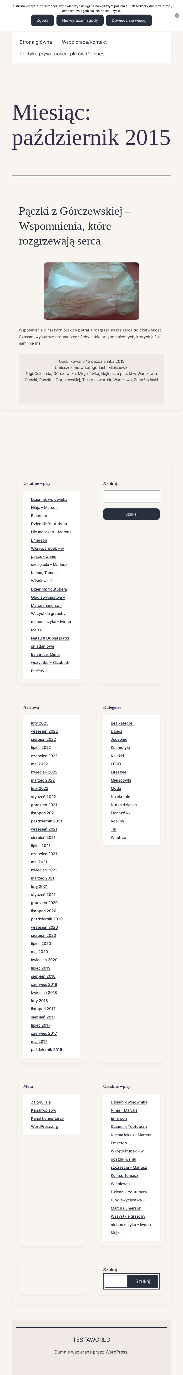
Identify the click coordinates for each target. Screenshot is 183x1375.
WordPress (116, 1351)
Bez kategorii (122, 723)
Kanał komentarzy (47, 1118)
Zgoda (42, 20)
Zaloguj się (41, 1102)
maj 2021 (39, 861)
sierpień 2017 (43, 1017)
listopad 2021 (43, 812)
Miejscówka (88, 373)
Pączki (31, 379)
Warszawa (122, 379)
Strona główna (36, 42)
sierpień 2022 (43, 739)
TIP (114, 829)
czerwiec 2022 (44, 755)
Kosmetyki (120, 747)
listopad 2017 (43, 1008)
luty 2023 (39, 723)
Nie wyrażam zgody (80, 20)
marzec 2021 (42, 878)
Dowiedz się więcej (129, 20)
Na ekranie (120, 796)
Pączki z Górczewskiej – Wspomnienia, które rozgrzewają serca (75, 225)
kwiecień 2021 (44, 870)
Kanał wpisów (43, 1110)
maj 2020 (39, 951)
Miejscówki (118, 367)
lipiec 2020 (41, 943)
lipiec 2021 (41, 845)
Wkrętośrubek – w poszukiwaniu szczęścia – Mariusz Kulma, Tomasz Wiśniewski (49, 564)
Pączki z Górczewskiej (59, 379)
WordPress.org (44, 1126)
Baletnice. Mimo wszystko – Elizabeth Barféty (50, 662)
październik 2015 (46, 1049)
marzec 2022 (43, 780)
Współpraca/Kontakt (84, 42)
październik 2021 (46, 821)
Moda (116, 788)
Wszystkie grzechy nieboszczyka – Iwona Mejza (51, 621)
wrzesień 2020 (44, 927)
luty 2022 (39, 788)
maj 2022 (39, 764)
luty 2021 (39, 886)
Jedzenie (119, 739)
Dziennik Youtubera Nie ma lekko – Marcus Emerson (51, 531)
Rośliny (117, 821)
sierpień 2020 (43, 935)
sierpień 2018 (43, 976)
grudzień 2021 (44, 804)
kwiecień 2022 (44, 772)
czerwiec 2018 (44, 984)
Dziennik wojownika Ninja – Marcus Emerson (49, 507)
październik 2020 (47, 919)
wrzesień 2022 (44, 731)
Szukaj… (111, 483)
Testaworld (91, 1339)
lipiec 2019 (41, 968)
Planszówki (121, 812)
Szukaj (110, 1269)
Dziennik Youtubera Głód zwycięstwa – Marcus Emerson (49, 597)
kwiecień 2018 (44, 992)
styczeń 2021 (43, 894)
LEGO (116, 764)
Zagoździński (146, 379)
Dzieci (116, 731)
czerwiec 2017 (44, 1033)
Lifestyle (118, 772)
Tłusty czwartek (96, 379)
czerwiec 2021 (44, 853)
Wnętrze (118, 837)
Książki (117, 755)
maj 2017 (39, 1041)
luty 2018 (39, 1000)
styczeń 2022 (43, 796)
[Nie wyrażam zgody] (177, 15)
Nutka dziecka (124, 804)
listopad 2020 (43, 910)
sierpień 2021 (43, 837)
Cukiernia (42, 373)
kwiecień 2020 (44, 959)
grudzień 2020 (44, 902)
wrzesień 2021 (44, 829)
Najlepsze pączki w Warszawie (129, 373)
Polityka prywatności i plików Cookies (62, 54)
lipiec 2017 (40, 1025)
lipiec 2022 (41, 747)
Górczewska (64, 373)
